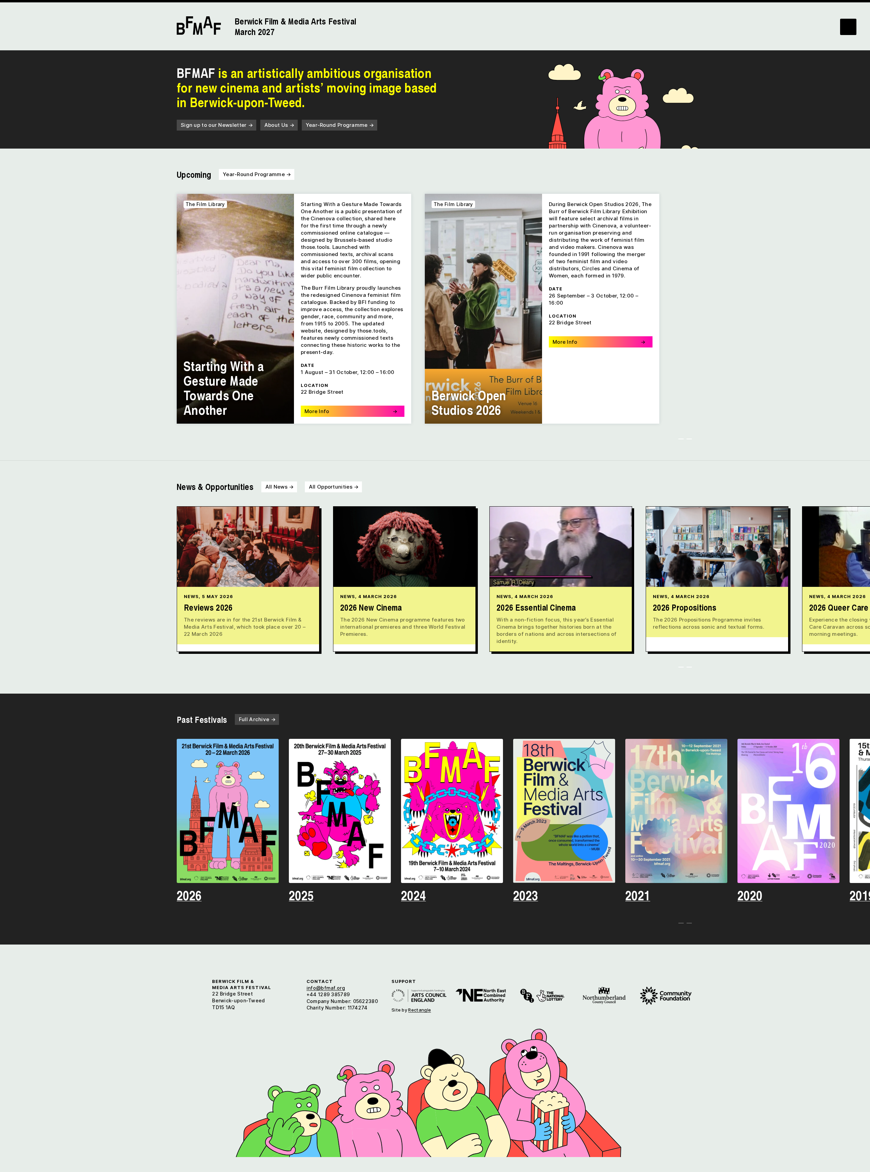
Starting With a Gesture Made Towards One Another (224, 388)
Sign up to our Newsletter (217, 125)
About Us (279, 125)
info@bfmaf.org (326, 988)
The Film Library (205, 204)
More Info (350, 411)
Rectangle (419, 1010)
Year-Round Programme (340, 125)
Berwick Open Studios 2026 (469, 402)
